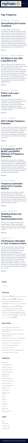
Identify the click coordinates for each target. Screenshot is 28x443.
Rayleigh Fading (20, 313)
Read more (3, 50)
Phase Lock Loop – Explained (10, 94)
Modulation (8, 308)
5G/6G (7, 296)
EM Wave (23, 303)
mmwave (3, 308)
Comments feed (6, 426)
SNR (25, 315)
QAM (24, 310)
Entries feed (5, 423)
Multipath (16, 308)
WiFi (3, 406)
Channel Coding (6, 383)
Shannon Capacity (13, 315)
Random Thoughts (6, 372)
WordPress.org (5, 428)
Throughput (6, 317)
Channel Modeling (6, 385)
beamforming (9, 299)
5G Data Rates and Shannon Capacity (11, 340)
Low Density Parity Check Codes (10, 352)
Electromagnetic (18, 303)
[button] (23, 3)
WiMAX (14, 317)
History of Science (6, 367)
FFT (8, 306)
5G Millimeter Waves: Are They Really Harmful (13, 350)
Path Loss (13, 310)
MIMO (21, 306)
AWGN (4, 299)
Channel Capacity (6, 380)
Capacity (13, 55)
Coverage (5, 303)
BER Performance (12, 211)
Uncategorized (5, 411)
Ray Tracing (4, 315)
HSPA (3, 399)
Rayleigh (12, 313)
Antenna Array (18, 296)
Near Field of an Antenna (8, 347)
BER (14, 299)
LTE (11, 237)
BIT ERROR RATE (20, 299)
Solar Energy (5, 390)
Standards (4, 392)
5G (10, 55)
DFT (9, 303)
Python (20, 310)
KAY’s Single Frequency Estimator (13, 122)
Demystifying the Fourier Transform (13, 24)
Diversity (12, 303)
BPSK (3, 301)
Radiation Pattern (5, 312)
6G (2, 397)
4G (3, 296)
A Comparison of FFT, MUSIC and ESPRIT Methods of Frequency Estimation (12, 153)
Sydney (24, 440)
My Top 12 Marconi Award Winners (10, 345)
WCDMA (10, 317)
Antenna (12, 296)
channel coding (18, 301)
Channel (12, 301)
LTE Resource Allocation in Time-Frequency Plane (13, 242)
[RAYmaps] (11, 3)
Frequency (12, 306)
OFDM (8, 310)
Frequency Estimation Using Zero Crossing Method (12, 186)
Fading (4, 306)
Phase (17, 310)
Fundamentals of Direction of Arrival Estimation (13, 338)
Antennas (24, 296)
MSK (12, 308)
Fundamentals (15, 20)
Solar (3, 317)
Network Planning (6, 369)
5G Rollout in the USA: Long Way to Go (12, 59)
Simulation (21, 315)
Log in (3, 421)
